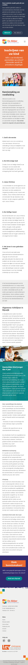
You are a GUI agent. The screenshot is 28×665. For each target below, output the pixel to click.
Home (3, 619)
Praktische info (6, 626)
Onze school (5, 624)
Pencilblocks (6, 662)
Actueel (4, 628)
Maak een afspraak (14, 578)
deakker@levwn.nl (10, 608)
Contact (4, 631)
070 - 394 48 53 (11, 610)
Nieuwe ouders (6, 622)
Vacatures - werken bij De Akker (10, 606)
